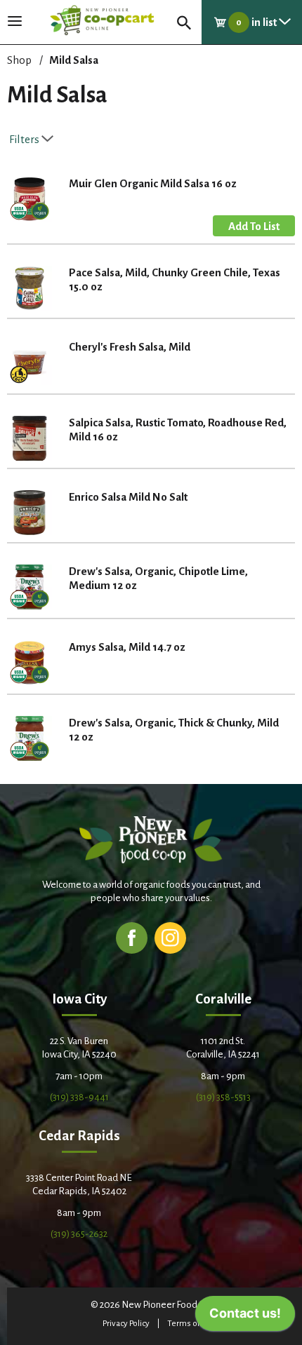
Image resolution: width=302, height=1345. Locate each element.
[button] (254, 225)
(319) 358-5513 (223, 1097)
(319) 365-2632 (79, 1234)
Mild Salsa (73, 60)
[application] (245, 1317)
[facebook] (131, 937)
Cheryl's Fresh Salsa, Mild (129, 347)
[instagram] (170, 937)
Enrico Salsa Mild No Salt (128, 497)
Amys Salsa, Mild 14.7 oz (127, 647)
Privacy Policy (126, 1323)
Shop (19, 60)
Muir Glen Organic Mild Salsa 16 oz (153, 183)
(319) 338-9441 (79, 1097)
